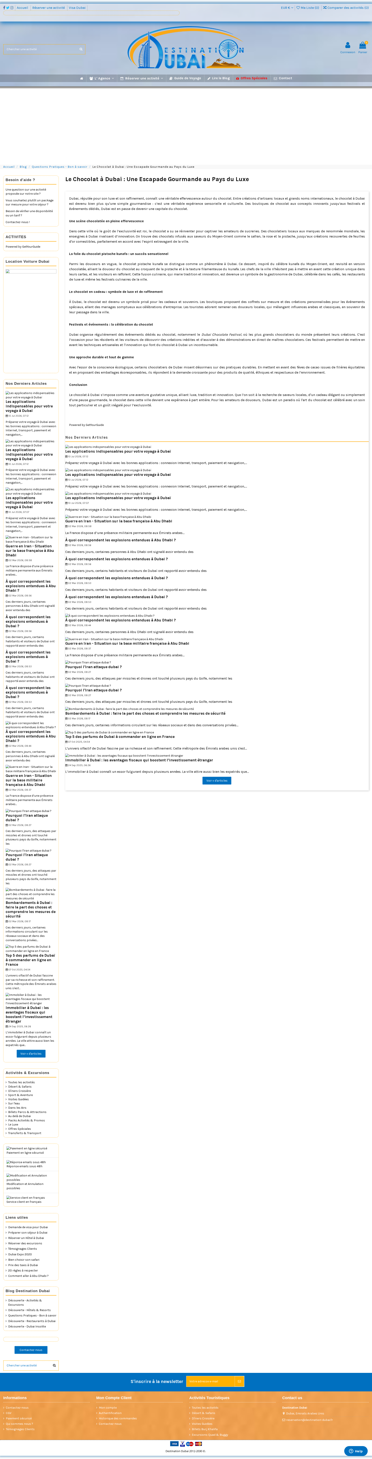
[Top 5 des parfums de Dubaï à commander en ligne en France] (109, 732)
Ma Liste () (310, 8)
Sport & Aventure (20, 1095)
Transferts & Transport (24, 1133)
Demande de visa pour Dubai (28, 1227)
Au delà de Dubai (19, 1116)
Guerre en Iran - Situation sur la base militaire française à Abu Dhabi (127, 643)
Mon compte (108, 1407)
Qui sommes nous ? (19, 1424)
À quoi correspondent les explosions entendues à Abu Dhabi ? (120, 540)
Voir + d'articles (217, 780)
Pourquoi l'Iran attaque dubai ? (93, 667)
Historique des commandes (118, 1418)
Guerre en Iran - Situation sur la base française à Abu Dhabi (118, 521)
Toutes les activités (21, 1082)
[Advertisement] (186, 123)
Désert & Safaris (20, 1086)
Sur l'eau (14, 1103)
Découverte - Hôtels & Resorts (29, 1310)
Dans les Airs (17, 1108)
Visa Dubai (77, 8)
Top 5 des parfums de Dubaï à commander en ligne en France (120, 736)
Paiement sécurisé (19, 1418)
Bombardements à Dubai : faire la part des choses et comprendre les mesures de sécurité (145, 713)
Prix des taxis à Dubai (23, 1265)
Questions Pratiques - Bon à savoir (32, 1315)
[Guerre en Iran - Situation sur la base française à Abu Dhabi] (108, 516)
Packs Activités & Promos (26, 1120)
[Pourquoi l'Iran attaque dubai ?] (88, 662)
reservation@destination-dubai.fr (309, 1420)
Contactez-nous (31, 1350)
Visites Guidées (18, 1099)
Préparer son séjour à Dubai (27, 1232)
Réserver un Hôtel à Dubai (26, 1238)
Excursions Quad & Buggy (210, 1435)
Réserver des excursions (25, 1243)
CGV (8, 1413)
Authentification (110, 1413)
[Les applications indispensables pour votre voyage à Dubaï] (108, 447)
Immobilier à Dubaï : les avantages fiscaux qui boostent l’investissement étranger (139, 760)
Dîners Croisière (19, 1091)
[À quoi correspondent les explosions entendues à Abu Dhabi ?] (110, 616)
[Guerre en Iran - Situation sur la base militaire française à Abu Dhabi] (114, 639)
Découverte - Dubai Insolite (27, 1326)
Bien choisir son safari (23, 1260)
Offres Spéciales (19, 1129)
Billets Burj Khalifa (205, 1429)
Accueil (23, 8)
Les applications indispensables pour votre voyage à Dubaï (118, 451)
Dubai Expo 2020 (20, 1254)
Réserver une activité (49, 8)
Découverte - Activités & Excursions (25, 1303)
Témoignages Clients (22, 1249)
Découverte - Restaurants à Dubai (32, 1321)
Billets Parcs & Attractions (27, 1112)
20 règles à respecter (23, 1270)
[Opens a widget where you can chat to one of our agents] (356, 1451)
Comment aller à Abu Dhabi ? (28, 1276)
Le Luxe (13, 1124)
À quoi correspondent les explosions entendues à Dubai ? (116, 559)
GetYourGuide (95, 425)
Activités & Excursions (27, 1073)
